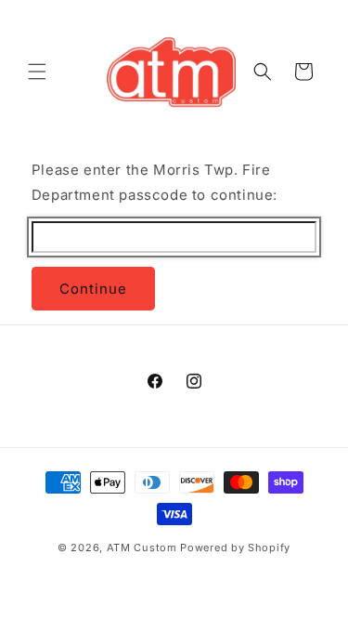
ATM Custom (142, 547)
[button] (37, 71)
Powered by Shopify (235, 547)
